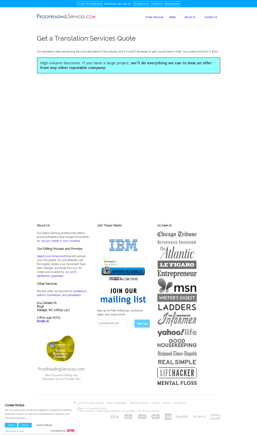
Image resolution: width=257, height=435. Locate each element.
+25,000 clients (50, 240)
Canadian (93, 408)
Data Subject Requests (108, 411)
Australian (77, 408)
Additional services (115, 3)
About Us (190, 17)
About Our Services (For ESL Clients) (83, 403)
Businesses (172, 3)
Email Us (43, 321)
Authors (156, 3)
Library (155, 403)
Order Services (154, 17)
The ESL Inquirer (138, 403)
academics (80, 291)
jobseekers (74, 295)
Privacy (91, 411)
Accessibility (128, 411)
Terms (82, 411)
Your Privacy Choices (148, 411)
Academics (141, 3)
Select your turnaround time (54, 256)
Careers (166, 403)
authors (41, 295)
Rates (173, 17)
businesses (54, 295)
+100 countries (71, 240)
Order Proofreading (90, 3)
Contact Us (210, 17)
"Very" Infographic (116, 403)
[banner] (66, 16)
